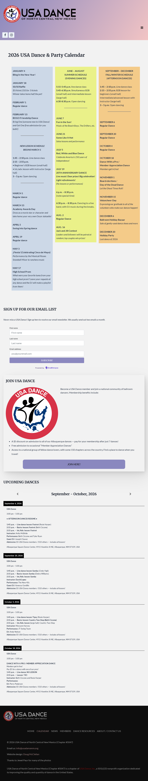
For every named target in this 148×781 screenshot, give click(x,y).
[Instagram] (11, 35)
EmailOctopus (53, 368)
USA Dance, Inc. (87, 768)
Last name (14, 338)
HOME (30, 731)
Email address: (15, 349)
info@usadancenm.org (27, 748)
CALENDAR (43, 731)
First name (14, 328)
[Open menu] (142, 27)
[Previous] (17, 494)
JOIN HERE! (74, 464)
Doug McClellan (31, 754)
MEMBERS (65, 731)
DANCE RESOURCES (84, 731)
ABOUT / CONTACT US (109, 731)
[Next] (130, 494)
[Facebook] (5, 35)
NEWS (54, 731)
